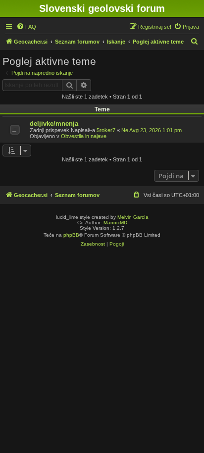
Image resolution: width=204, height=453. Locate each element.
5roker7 (106, 130)
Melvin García (133, 217)
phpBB (71, 235)
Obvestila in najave (83, 136)
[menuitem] (26, 27)
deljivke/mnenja (54, 123)
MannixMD (115, 222)
